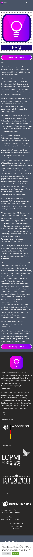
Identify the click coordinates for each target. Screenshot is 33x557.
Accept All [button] (15, 553)
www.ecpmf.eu (6, 517)
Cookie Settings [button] (6, 553)
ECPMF (4, 412)
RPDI (3, 415)
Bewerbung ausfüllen (16, 57)
